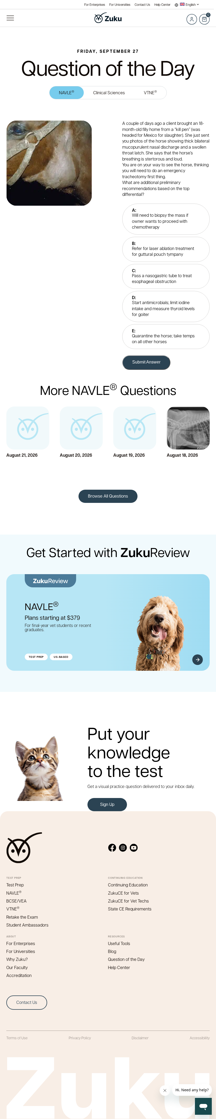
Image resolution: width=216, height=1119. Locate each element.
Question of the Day (126, 959)
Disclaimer (140, 1037)
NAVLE (66, 92)
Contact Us (142, 4)
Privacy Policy (80, 1037)
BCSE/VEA (16, 901)
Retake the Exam (22, 917)
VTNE (150, 92)
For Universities (119, 4)
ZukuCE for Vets (123, 893)
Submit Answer (146, 362)
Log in (191, 19)
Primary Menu (10, 18)
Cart (204, 16)
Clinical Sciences (109, 92)
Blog (112, 951)
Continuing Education (128, 884)
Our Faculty (17, 967)
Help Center (162, 4)
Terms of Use (17, 1037)
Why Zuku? (17, 959)
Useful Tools (119, 943)
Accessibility (200, 1037)
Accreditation (19, 975)
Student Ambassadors (27, 925)
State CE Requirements (129, 909)
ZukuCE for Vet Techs (128, 901)
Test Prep (15, 884)
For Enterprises (94, 4)
